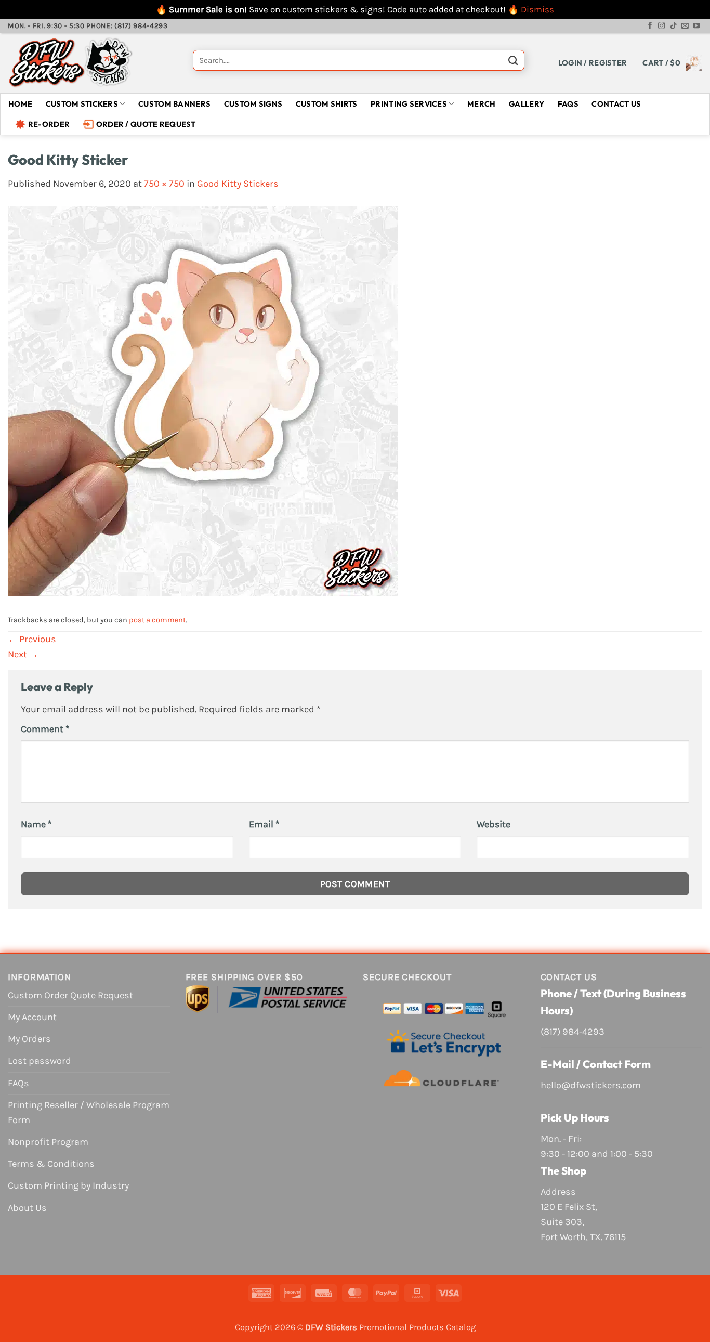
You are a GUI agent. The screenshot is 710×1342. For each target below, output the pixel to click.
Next (23, 654)
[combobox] (358, 60)
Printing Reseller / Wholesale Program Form (88, 1112)
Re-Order (49, 124)
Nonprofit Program (48, 1142)
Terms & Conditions (51, 1163)
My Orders (29, 1039)
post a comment (157, 620)
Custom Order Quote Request (70, 995)
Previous (32, 639)
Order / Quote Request (146, 124)
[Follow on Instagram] (661, 26)
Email (264, 824)
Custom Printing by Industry (68, 1185)
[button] (592, 62)
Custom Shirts (327, 104)
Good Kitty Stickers (238, 183)
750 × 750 (164, 183)
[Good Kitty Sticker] (203, 400)
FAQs (568, 104)
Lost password (39, 1060)
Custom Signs (253, 104)
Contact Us (616, 104)
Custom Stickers (82, 104)
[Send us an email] (685, 26)
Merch (481, 104)
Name (36, 824)
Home (20, 104)
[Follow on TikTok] (673, 26)
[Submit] (513, 63)
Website (493, 824)
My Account (32, 1017)
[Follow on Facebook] (650, 26)
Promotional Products (401, 1327)
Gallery (526, 104)
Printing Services (409, 104)
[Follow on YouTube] (696, 26)
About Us (27, 1208)
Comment (45, 729)
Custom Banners (174, 104)
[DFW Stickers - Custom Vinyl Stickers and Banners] (92, 63)
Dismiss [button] (537, 9)
